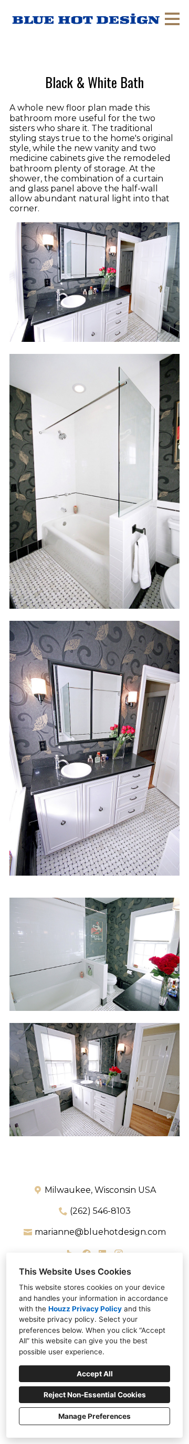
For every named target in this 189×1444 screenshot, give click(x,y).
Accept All (95, 1374)
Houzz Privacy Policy (85, 1309)
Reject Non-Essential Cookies (95, 1395)
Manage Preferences (94, 1416)
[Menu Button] (172, 18)
